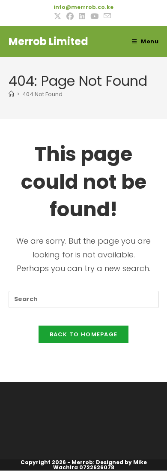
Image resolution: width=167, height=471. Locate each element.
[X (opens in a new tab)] (59, 16)
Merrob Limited (48, 41)
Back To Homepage (84, 334)
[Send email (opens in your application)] (107, 16)
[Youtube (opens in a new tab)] (94, 16)
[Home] (11, 94)
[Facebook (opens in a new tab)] (70, 16)
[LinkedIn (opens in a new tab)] (82, 16)
